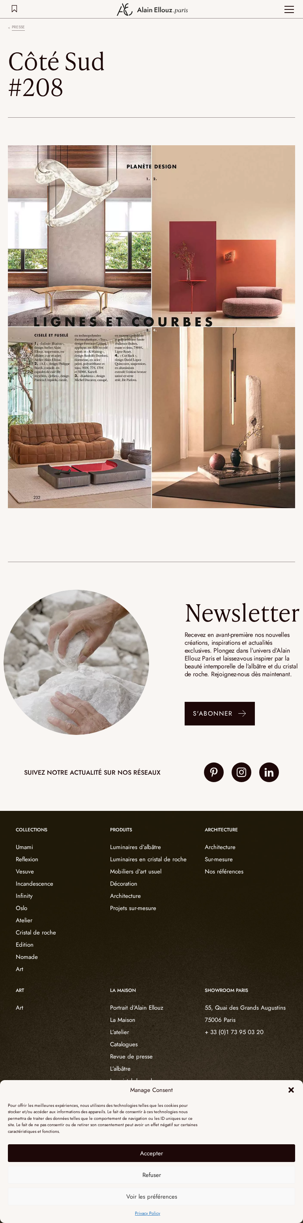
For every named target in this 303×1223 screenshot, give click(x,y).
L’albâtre (120, 1068)
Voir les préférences (151, 1196)
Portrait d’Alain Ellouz (136, 1007)
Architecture (125, 896)
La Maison (122, 1020)
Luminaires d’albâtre (135, 847)
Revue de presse (131, 1056)
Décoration (123, 883)
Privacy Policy (147, 1213)
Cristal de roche (36, 932)
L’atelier (119, 1032)
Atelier (24, 920)
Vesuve (25, 871)
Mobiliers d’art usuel (135, 871)
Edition (25, 944)
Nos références (224, 871)
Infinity (24, 896)
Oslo (21, 908)
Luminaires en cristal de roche (148, 859)
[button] (291, 1090)
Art (19, 969)
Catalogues (124, 1044)
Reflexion (27, 859)
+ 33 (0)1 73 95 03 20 (234, 1032)
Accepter (151, 1153)
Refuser (151, 1175)
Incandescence (34, 883)
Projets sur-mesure (133, 908)
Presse (18, 27)
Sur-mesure (219, 859)
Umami (24, 847)
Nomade (27, 957)
